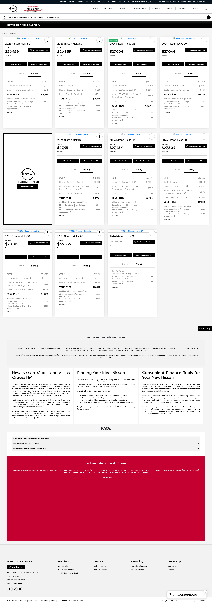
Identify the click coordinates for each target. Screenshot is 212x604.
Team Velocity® (171, 601)
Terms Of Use (38, 601)
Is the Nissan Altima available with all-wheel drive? (31, 439)
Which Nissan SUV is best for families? (26, 444)
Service (98, 561)
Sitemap (47, 601)
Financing (137, 561)
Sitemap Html (56, 601)
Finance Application (158, 396)
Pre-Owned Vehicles (66, 569)
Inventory (63, 561)
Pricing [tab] (34, 73)
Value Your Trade (16, 64)
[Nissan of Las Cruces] (28, 8)
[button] (47, 40)
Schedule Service (101, 566)
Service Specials (100, 569)
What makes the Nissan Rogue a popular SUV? (30, 448)
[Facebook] (9, 589)
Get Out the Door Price (40, 50)
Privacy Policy (28, 601)
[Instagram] (14, 589)
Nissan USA (75, 601)
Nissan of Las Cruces (14, 601)
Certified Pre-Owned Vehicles (70, 573)
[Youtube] (19, 589)
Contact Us (17, 567)
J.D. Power (109, 477)
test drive (129, 472)
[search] (206, 8)
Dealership (174, 561)
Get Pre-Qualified (27, 186)
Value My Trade (137, 569)
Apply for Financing (139, 566)
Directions (172, 569)
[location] (128, 2)
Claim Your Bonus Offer (39, 64)
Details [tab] (21, 73)
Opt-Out (83, 601)
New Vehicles (63, 566)
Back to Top (204, 328)
